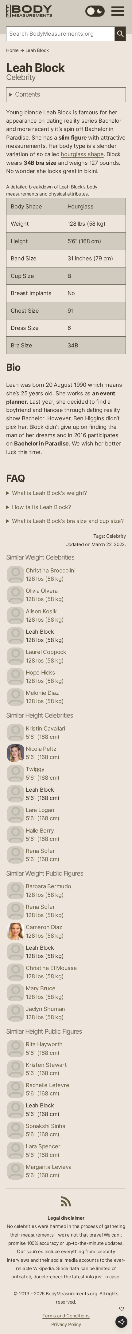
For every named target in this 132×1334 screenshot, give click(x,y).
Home (12, 50)
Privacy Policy (66, 1324)
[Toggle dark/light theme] (95, 11)
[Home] (29, 11)
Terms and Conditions (66, 1316)
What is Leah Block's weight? (49, 492)
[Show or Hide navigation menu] (117, 11)
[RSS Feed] (66, 1201)
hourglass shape (82, 154)
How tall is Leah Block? (41, 507)
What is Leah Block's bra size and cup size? (68, 520)
